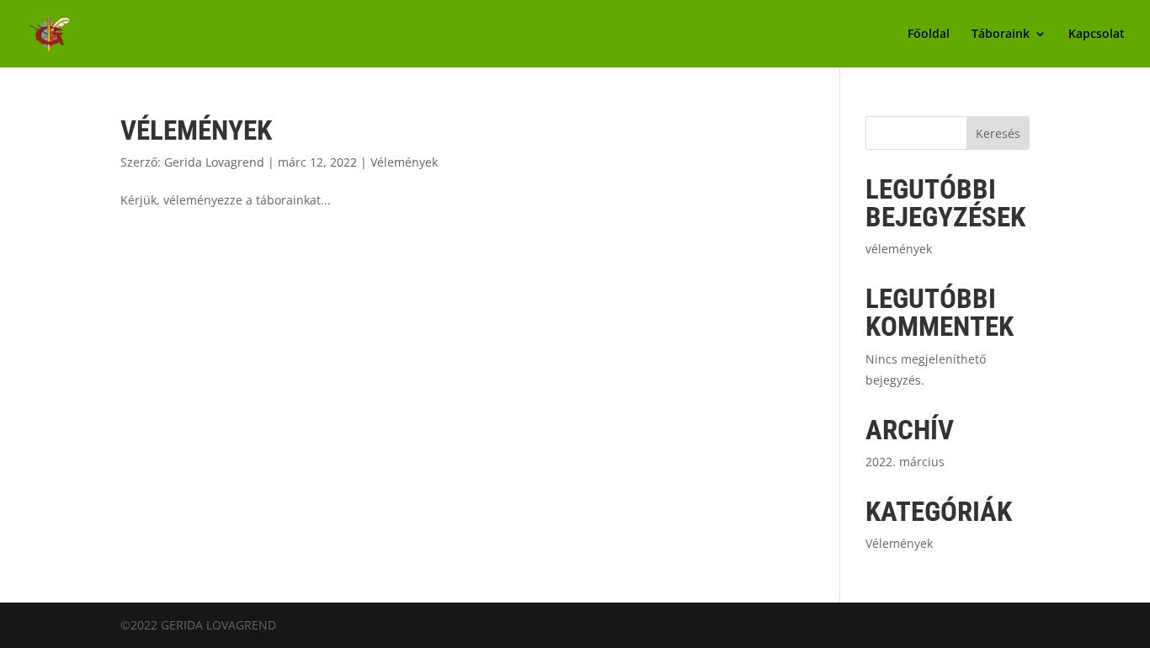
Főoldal (929, 34)
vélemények (196, 130)
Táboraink (1001, 34)
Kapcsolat (1096, 34)
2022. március (905, 462)
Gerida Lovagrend (214, 162)
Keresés (998, 133)
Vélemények (404, 162)
